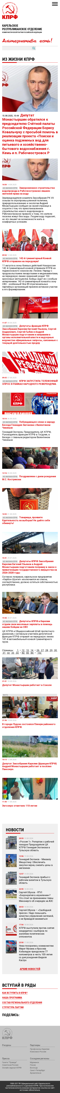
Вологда (34, 1068)
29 (51, 650)
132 (39, 653)
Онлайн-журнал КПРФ (11, 1068)
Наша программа (12, 997)
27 (42, 650)
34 (17, 653)
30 (55, 650)
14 (32, 650)
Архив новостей (30, 968)
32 (8, 653)
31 (4, 653)
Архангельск (35, 1073)
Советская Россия (10, 1065)
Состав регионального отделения (22, 1002)
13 (27, 650)
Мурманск (34, 1062)
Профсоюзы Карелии (39, 1049)
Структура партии (13, 1007)
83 (28, 653)
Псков (33, 1065)
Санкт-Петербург (37, 1070)
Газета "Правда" (9, 1062)
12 (23, 650)
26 (38, 650)
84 (32, 653)
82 (23, 653)
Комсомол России (38, 1052)
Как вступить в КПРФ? (15, 992)
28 (47, 650)
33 (13, 653)
